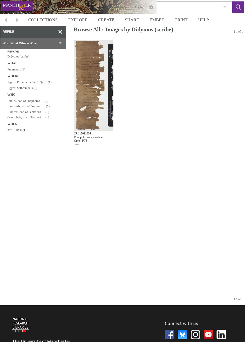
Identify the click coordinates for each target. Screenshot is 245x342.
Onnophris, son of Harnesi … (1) (28, 117)
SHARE (132, 19)
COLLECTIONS (43, 19)
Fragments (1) (16, 69)
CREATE (106, 19)
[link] (225, 7)
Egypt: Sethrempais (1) (22, 88)
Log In (139, 7)
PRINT (181, 19)
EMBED (157, 19)
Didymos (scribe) (18, 56)
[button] (238, 7)
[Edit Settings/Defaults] (151, 7)
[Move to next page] (17, 20)
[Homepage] (90, 7)
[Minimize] (60, 32)
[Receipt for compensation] (93, 85)
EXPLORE (78, 19)
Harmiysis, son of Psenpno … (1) (28, 106)
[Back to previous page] (5, 20)
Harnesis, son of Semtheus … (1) (28, 112)
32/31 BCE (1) (16, 130)
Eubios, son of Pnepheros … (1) (27, 101)
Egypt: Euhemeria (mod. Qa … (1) (29, 82)
